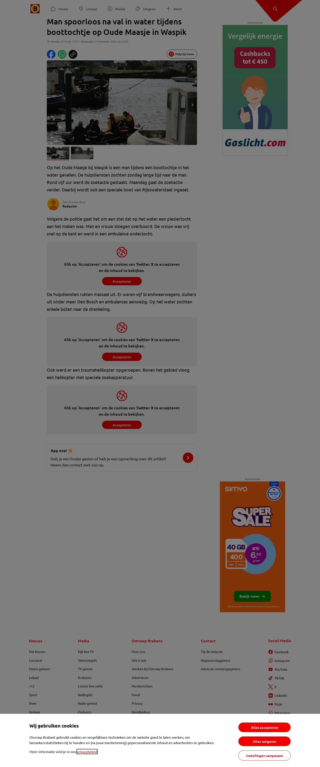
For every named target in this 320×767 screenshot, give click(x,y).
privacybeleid (87, 751)
